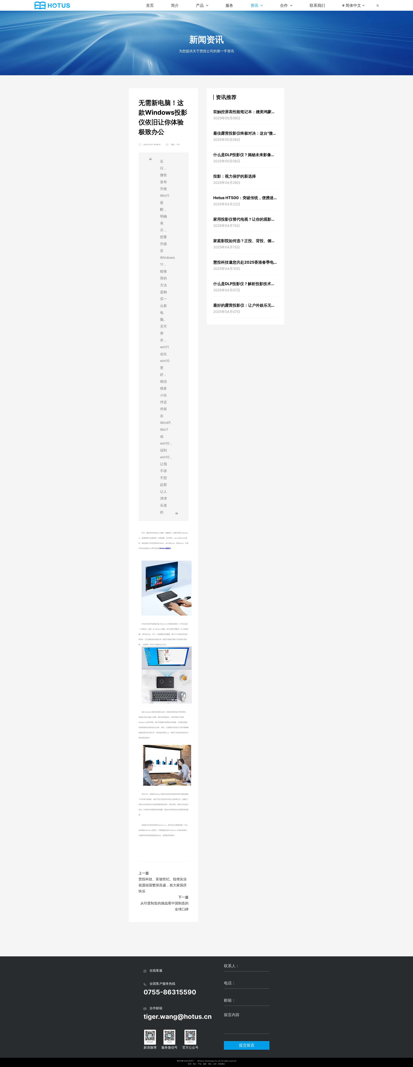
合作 (284, 5)
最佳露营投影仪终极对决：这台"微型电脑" (245, 133)
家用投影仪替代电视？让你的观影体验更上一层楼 (245, 219)
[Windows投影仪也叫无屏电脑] (167, 649)
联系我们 (317, 5)
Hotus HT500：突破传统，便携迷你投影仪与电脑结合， (245, 197)
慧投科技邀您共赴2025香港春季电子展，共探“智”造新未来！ (245, 262)
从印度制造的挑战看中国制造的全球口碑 (164, 906)
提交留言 (246, 1045)
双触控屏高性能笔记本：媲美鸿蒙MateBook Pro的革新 (245, 111)
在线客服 (155, 970)
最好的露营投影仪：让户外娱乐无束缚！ (245, 305)
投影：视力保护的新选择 (234, 176)
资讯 (254, 5)
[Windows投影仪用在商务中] (167, 747)
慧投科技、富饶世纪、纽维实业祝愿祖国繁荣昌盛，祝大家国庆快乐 (163, 885)
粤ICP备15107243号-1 (185, 1061)
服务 (229, 5)
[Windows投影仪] (167, 563)
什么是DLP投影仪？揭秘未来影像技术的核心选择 (245, 154)
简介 (175, 5)
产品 (200, 5)
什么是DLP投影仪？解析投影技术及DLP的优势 (245, 283)
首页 (150, 5)
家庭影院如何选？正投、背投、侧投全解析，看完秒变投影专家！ (245, 240)
